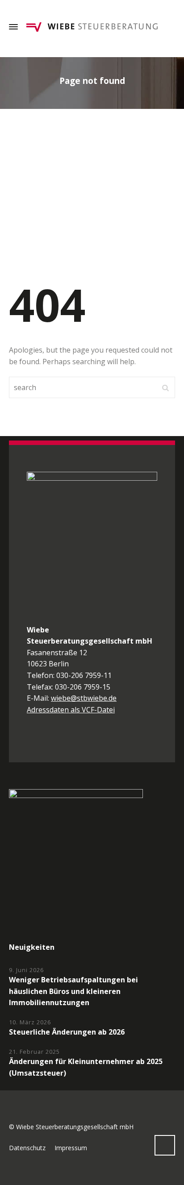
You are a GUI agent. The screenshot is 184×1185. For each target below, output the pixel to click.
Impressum (70, 1147)
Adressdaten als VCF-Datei (71, 710)
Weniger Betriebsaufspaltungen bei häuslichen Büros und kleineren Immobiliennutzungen (73, 991)
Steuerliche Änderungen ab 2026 (67, 1032)
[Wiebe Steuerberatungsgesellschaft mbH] (92, 27)
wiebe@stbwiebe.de (84, 698)
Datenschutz (27, 1147)
